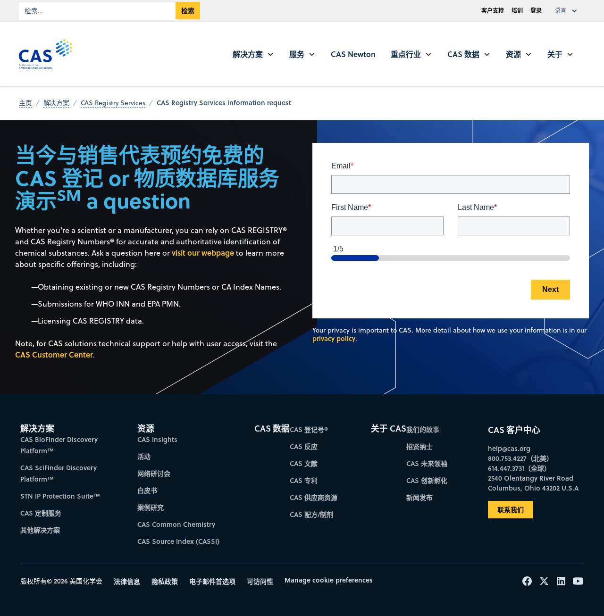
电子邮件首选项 (212, 581)
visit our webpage (203, 252)
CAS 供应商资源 (313, 497)
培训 (517, 11)
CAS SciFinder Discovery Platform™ (58, 473)
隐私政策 (164, 581)
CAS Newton (353, 54)
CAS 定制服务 (40, 513)
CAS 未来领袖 (426, 463)
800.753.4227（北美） (520, 458)
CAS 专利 (304, 480)
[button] (568, 11)
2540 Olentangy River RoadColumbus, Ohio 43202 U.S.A (533, 483)
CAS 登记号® (309, 429)
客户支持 (492, 11)
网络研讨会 (153, 473)
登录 (536, 11)
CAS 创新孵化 (426, 480)
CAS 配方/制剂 (311, 514)
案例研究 (150, 507)
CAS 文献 (304, 463)
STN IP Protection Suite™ (60, 496)
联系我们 (510, 510)
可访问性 (260, 581)
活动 (144, 456)
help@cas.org (509, 448)
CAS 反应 (304, 446)
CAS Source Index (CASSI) (178, 541)
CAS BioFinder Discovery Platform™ (59, 445)
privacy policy (333, 338)
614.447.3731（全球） (519, 468)
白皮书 (147, 490)
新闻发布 (419, 497)
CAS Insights (157, 439)
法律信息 (127, 581)
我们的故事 (422, 429)
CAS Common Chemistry (176, 524)
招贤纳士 (419, 446)
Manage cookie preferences (329, 580)
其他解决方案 (40, 530)
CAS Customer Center (54, 354)
